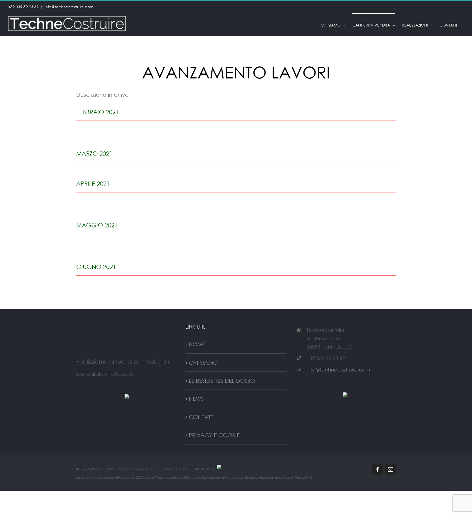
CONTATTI (202, 417)
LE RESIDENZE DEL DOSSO (222, 380)
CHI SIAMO (203, 362)
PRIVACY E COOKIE (214, 435)
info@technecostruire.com (69, 6)
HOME (197, 344)
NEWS (196, 398)
